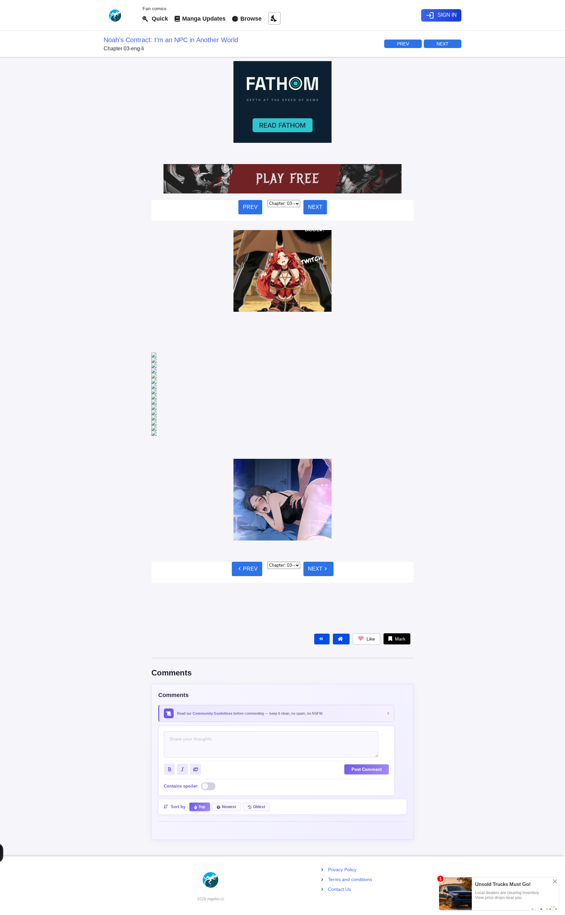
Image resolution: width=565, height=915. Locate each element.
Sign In (441, 15)
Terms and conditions (350, 879)
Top (201, 728)
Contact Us (339, 889)
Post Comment (366, 691)
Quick (158, 18)
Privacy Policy (342, 869)
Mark (399, 560)
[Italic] (182, 690)
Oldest (259, 728)
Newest (229, 728)
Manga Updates (203, 18)
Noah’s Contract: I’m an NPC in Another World (171, 39)
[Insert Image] (195, 690)
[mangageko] (120, 15)
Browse (250, 18)
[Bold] (169, 690)
